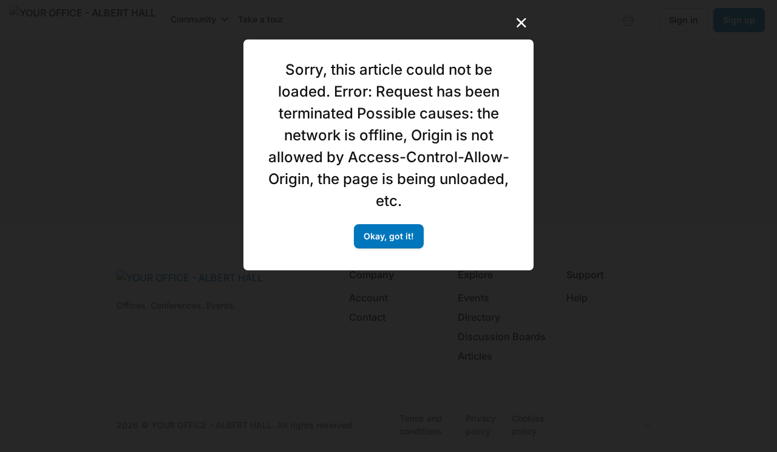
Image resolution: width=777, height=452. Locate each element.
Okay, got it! (389, 236)
